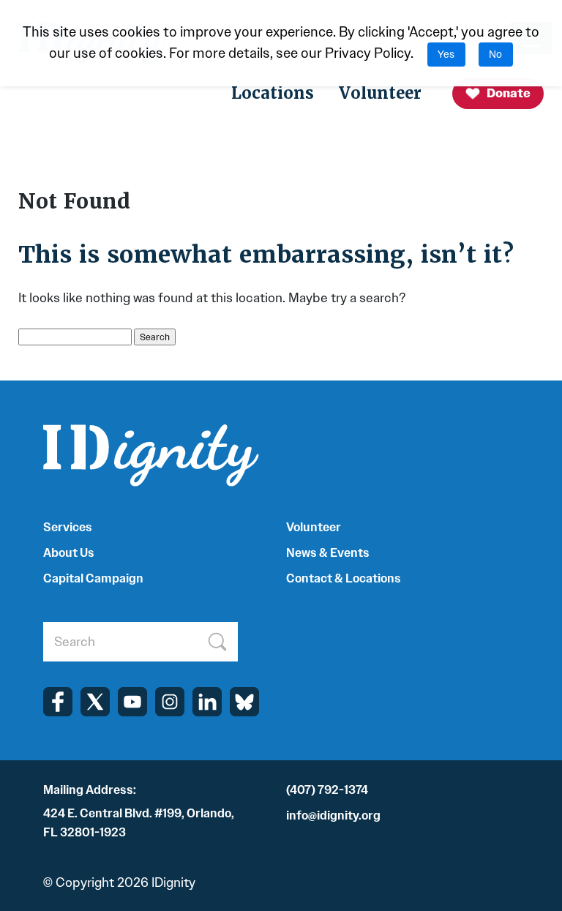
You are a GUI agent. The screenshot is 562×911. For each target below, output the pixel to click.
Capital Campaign (93, 578)
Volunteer (380, 93)
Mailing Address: (89, 790)
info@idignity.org (333, 815)
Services (67, 527)
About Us (68, 553)
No (495, 54)
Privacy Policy (368, 53)
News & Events (328, 553)
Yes (446, 54)
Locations (272, 93)
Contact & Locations (343, 578)
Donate (509, 93)
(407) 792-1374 (327, 790)
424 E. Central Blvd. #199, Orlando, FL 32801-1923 (138, 823)
